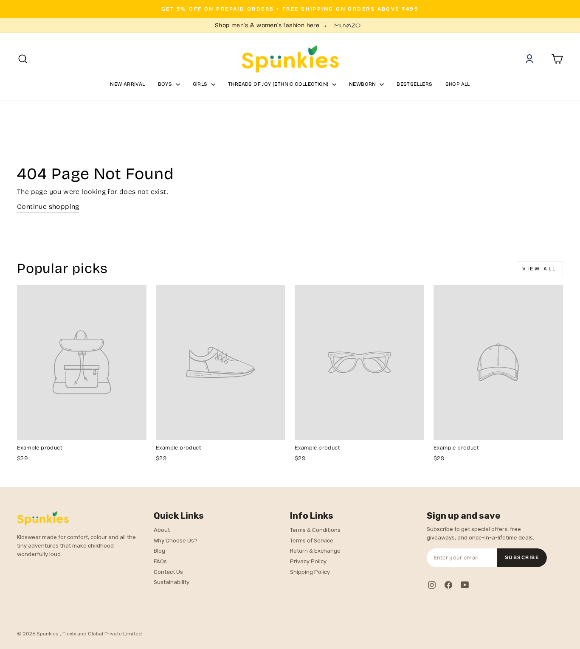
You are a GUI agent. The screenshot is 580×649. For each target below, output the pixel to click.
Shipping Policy (310, 572)
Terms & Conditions (315, 530)
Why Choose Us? (175, 540)
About (162, 530)
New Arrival (127, 84)
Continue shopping (48, 206)
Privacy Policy (308, 561)
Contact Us (168, 572)
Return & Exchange (315, 551)
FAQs (160, 561)
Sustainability (171, 582)
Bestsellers (414, 84)
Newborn (363, 84)
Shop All (457, 84)
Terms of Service (311, 540)
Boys (166, 84)
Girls (201, 84)
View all (539, 269)
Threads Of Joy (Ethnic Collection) (279, 84)
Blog (159, 551)
